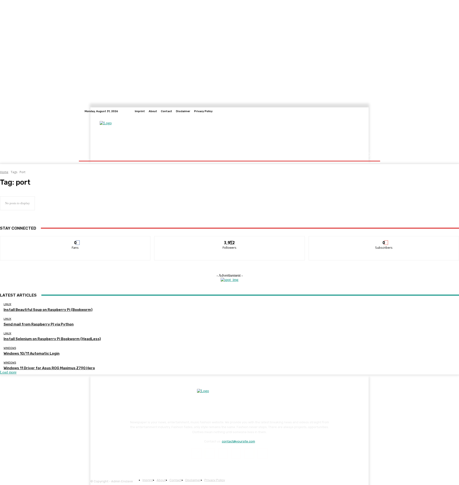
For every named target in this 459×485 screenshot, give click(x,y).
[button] (368, 154)
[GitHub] (371, 111)
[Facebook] (196, 453)
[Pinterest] (236, 453)
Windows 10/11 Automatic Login (32, 353)
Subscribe (384, 240)
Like (75, 240)
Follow (229, 240)
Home (4, 172)
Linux (7, 304)
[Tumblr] (249, 453)
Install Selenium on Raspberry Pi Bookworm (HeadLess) (52, 339)
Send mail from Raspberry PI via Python (39, 324)
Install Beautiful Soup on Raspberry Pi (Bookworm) (48, 310)
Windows (10, 348)
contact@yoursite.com (238, 441)
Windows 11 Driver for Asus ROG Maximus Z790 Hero (49, 368)
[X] (262, 453)
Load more (8, 372)
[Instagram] (210, 453)
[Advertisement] (261, 132)
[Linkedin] (223, 453)
